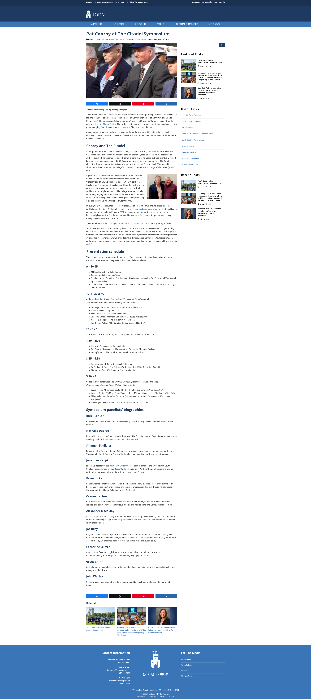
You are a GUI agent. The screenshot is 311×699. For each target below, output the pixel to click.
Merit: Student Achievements (193, 140)
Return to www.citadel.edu (202, 2)
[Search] (222, 45)
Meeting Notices (187, 676)
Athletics (119, 24)
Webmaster (141, 696)
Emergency (152, 696)
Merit (166, 674)
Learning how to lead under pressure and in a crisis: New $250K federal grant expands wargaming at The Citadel (131, 631)
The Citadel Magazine (187, 24)
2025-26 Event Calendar (191, 115)
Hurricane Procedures (190, 158)
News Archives (188, 146)
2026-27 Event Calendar (191, 121)
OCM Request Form (190, 164)
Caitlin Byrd (124, 678)
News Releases (163, 39)
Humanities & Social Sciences (136, 39)
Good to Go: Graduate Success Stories (197, 133)
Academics (96, 24)
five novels (117, 501)
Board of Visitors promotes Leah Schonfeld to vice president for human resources (118, 2)
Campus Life (140, 24)
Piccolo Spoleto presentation (145, 209)
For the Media (219, 2)
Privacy (171, 696)
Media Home (186, 659)
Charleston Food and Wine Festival (122, 439)
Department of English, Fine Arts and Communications (122, 223)
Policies (162, 696)
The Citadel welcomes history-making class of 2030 (98, 628)
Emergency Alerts (189, 152)
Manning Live (102, 109)
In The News (214, 24)
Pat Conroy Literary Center (121, 465)
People (160, 24)
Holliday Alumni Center (105, 124)
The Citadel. (151, 694)
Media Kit (185, 670)
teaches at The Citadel (138, 537)
